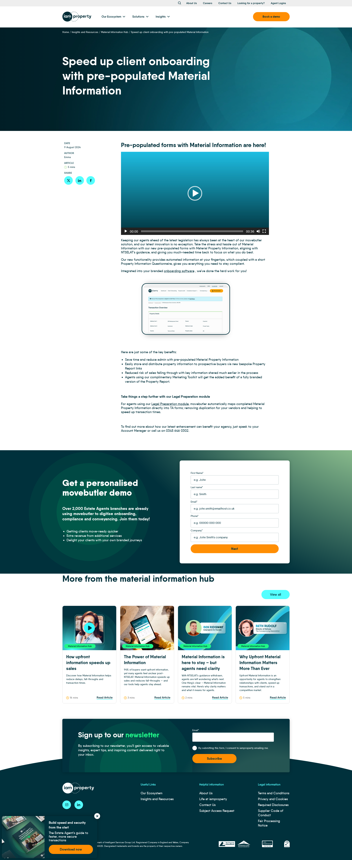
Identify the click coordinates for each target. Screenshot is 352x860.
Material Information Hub (114, 32)
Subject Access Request (216, 811)
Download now (71, 849)
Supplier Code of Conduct (270, 813)
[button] (195, 193)
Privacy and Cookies (273, 799)
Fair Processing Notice (269, 823)
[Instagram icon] (66, 804)
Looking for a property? (251, 3)
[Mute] (258, 231)
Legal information (269, 784)
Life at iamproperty (213, 799)
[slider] (192, 231)
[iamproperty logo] (76, 17)
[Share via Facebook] (90, 180)
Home (65, 32)
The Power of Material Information (145, 659)
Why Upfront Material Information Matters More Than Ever (259, 662)
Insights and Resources (85, 32)
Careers (207, 3)
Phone (195, 516)
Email (194, 501)
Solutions (138, 16)
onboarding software (179, 271)
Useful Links (148, 784)
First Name (197, 473)
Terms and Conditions (273, 793)
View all (275, 594)
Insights (161, 16)
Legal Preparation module (170, 404)
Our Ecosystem (111, 16)
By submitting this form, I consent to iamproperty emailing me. (233, 748)
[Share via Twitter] (68, 180)
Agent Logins (278, 3)
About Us (191, 3)
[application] (195, 193)
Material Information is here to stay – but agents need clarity (203, 662)
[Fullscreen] (264, 231)
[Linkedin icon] (78, 804)
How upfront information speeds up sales (88, 662)
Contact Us (224, 3)
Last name (197, 487)
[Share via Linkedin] (79, 180)
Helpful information (211, 784)
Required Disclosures (273, 805)
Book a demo (271, 16)
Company (197, 530)
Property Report (157, 382)
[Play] (126, 231)
